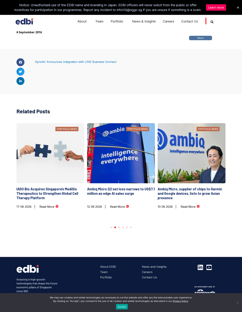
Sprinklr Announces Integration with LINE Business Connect (75, 62)
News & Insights (144, 21)
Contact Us (189, 21)
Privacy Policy (180, 301)
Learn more (216, 7)
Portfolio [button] (117, 21)
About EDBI (108, 266)
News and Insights (154, 266)
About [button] (81, 21)
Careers (168, 21)
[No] (237, 302)
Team (99, 21)
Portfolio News (67, 128)
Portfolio (106, 277)
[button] (20, 62)
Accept (122, 306)
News (201, 37)
